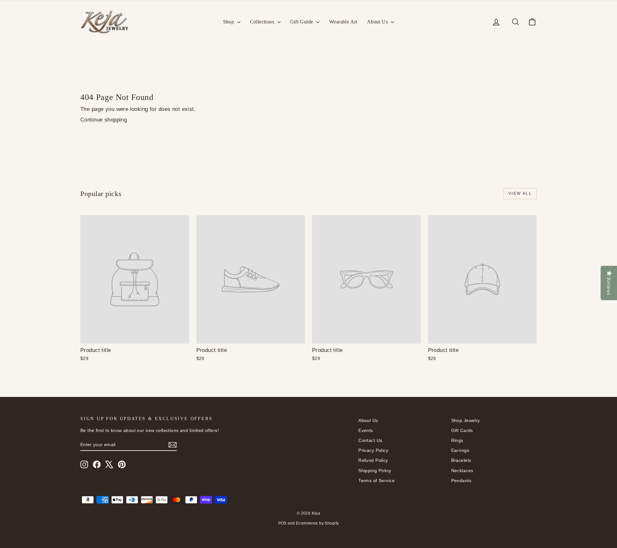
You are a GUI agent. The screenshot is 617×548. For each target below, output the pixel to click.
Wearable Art (343, 21)
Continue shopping (103, 120)
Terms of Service (376, 480)
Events (365, 430)
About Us (378, 21)
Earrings (460, 450)
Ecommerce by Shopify (317, 523)
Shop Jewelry (465, 420)
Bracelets (461, 460)
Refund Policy (373, 460)
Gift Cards (462, 430)
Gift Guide (302, 21)
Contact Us (370, 440)
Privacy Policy (373, 450)
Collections (263, 21)
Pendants (461, 480)
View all (520, 193)
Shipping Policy (374, 470)
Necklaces (462, 470)
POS (282, 523)
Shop (229, 21)
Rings (457, 440)
